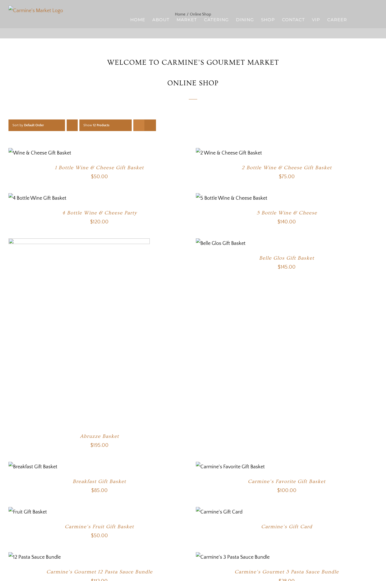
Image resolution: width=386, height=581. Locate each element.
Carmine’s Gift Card (286, 527)
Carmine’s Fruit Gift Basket (99, 527)
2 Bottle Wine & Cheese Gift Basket (287, 168)
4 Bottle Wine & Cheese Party (99, 213)
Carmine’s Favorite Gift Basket (287, 481)
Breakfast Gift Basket (99, 481)
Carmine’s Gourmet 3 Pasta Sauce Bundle (287, 572)
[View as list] (150, 125)
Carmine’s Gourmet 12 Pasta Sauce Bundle (99, 572)
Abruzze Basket (99, 436)
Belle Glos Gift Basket (286, 258)
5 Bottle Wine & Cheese (287, 213)
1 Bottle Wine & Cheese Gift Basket (99, 168)
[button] (368, 19)
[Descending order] (72, 125)
